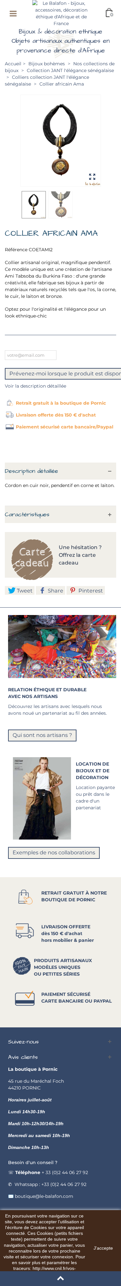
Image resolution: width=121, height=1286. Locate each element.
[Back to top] (60, 1278)
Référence (16, 250)
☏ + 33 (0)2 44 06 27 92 (48, 1172)
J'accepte (103, 1248)
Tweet (24, 590)
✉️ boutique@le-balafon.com (40, 1196)
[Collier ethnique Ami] (61, 140)
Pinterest (90, 590)
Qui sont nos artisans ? (42, 735)
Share (54, 590)
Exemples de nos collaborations (54, 852)
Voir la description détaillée (35, 386)
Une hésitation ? (81, 547)
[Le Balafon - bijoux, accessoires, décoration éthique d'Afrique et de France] (61, 13)
